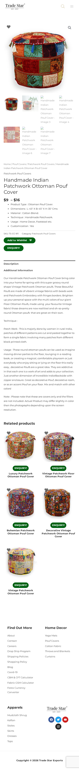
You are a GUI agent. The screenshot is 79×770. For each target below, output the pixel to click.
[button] (69, 27)
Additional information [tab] (18, 270)
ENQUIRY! (13, 248)
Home (7, 164)
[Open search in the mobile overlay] (63, 6)
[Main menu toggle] (71, 6)
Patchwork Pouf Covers (41, 164)
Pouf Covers (19, 164)
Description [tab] (11, 263)
